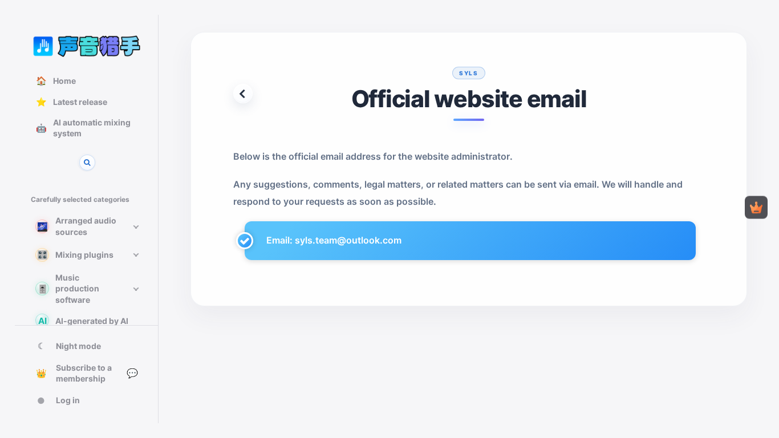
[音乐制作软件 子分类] (135, 288)
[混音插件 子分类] (135, 255)
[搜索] (87, 163)
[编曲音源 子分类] (135, 226)
